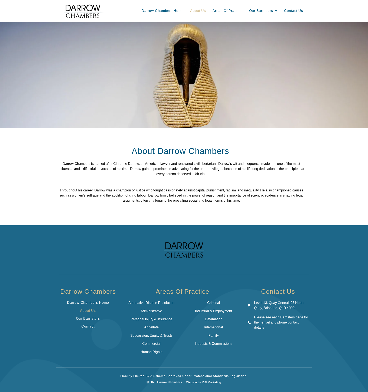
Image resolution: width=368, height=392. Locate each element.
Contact (88, 326)
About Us (198, 11)
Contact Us (293, 11)
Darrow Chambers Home (163, 11)
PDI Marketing (211, 382)
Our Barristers (261, 11)
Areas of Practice (228, 11)
